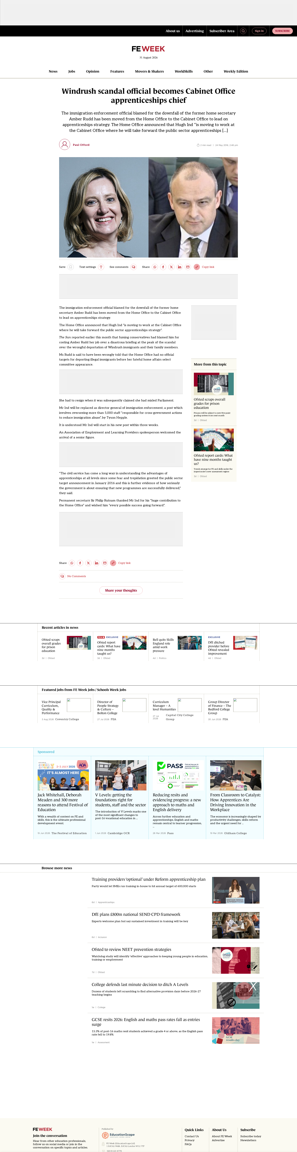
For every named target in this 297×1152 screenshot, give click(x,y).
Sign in (259, 30)
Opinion (92, 71)
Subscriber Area (222, 31)
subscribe (282, 30)
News (53, 71)
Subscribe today (250, 1136)
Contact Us (192, 1136)
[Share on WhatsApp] (155, 267)
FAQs (188, 1144)
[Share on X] (171, 267)
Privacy (190, 1140)
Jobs (71, 71)
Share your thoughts (121, 590)
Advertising (194, 31)
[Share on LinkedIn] (180, 267)
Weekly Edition (236, 71)
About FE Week (222, 1136)
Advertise (218, 1140)
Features (117, 71)
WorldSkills (184, 71)
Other (208, 71)
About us (173, 31)
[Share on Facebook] (163, 267)
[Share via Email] (188, 267)
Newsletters (248, 1140)
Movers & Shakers (149, 71)
